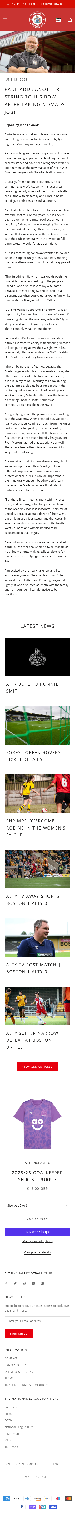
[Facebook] (6, 1283)
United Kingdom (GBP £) (24, 1466)
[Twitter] (15, 1283)
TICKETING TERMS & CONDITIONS (27, 1385)
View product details (37, 1252)
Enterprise (11, 1407)
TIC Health (11, 1447)
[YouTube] (33, 1283)
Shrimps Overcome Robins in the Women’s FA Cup (36, 828)
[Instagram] (24, 1283)
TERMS (9, 1378)
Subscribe (18, 1333)
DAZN (8, 1420)
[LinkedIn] (42, 1283)
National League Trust (19, 1427)
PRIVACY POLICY (15, 1365)
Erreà (8, 1413)
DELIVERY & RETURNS (19, 1372)
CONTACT (11, 1358)
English (60, 1464)
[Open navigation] (5, 19)
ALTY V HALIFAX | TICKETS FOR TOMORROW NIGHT (38, 4)
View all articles (37, 1066)
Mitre (8, 1440)
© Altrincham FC (37, 1477)
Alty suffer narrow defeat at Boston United (32, 1040)
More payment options (37, 1241)
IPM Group (12, 1433)
